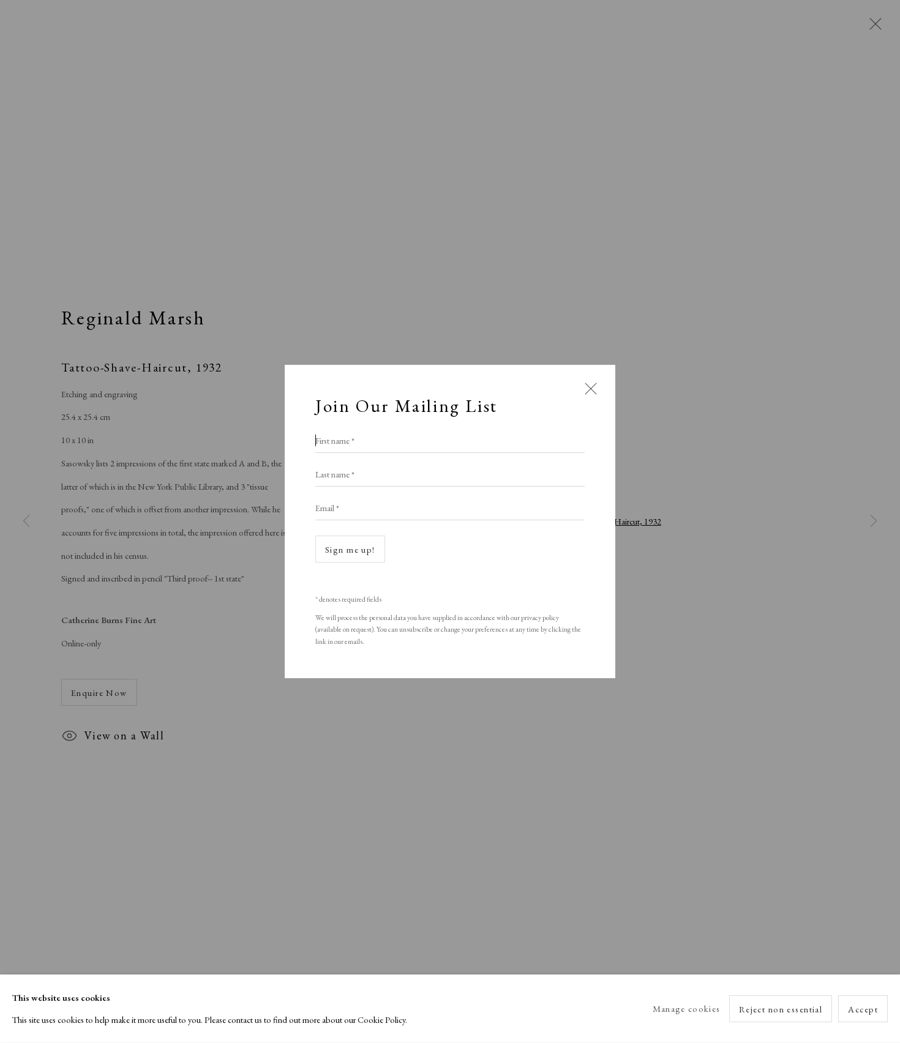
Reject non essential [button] (781, 1009)
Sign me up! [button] (350, 549)
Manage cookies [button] (686, 1008)
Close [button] (588, 394)
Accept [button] (863, 1009)
